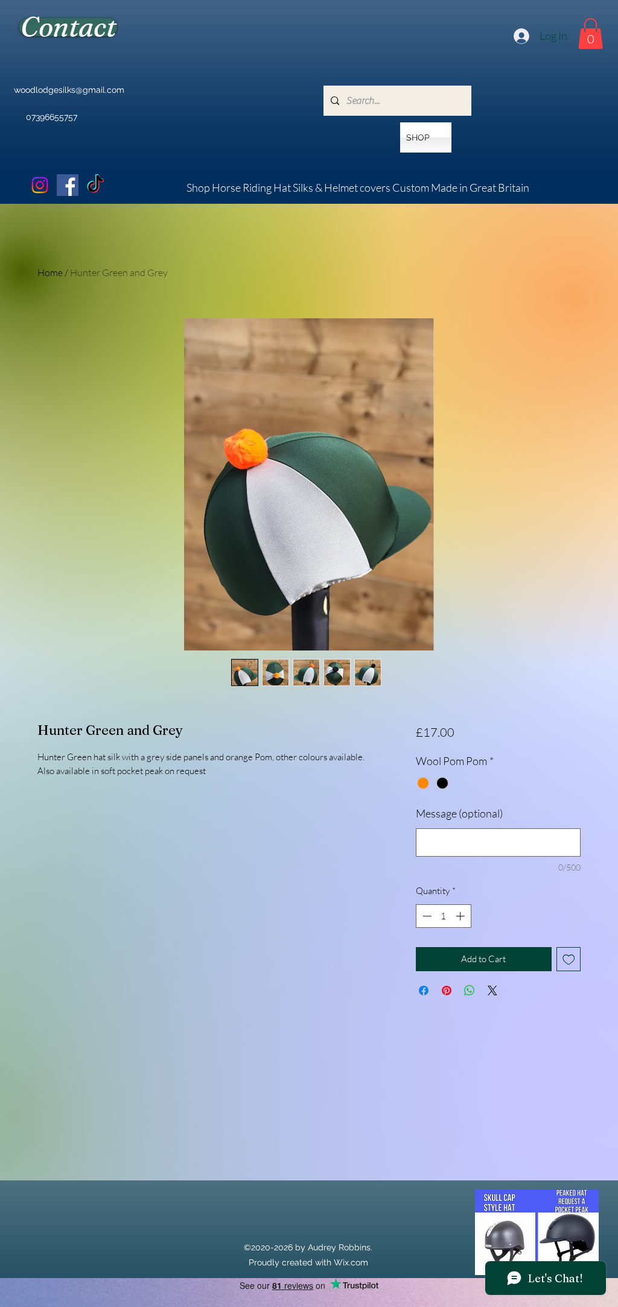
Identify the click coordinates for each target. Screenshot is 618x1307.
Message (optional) (459, 813)
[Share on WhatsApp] (469, 990)
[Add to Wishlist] (568, 959)
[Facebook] (67, 185)
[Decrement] (426, 916)
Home (50, 272)
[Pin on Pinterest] (446, 990)
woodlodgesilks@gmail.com (69, 90)
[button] (591, 33)
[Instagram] (40, 185)
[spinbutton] (443, 916)
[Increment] (461, 916)
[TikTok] (95, 185)
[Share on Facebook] (423, 990)
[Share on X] (492, 990)
